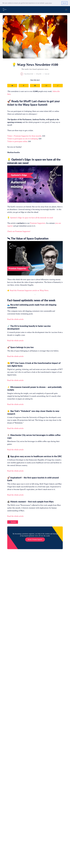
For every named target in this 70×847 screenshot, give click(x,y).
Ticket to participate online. (17, 141)
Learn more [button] (48, 3)
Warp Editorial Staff (28, 74)
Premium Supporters (37, 223)
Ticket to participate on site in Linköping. (22, 138)
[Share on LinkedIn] (35, 85)
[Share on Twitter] (12, 85)
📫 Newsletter (12, 522)
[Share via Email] (46, 85)
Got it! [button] (64, 3)
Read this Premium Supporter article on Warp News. (29, 290)
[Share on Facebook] (24, 85)
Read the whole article (15, 319)
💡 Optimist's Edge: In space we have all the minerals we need (30, 217)
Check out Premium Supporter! (18, 231)
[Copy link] (58, 85)
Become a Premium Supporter (35, 539)
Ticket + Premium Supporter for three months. (24, 136)
